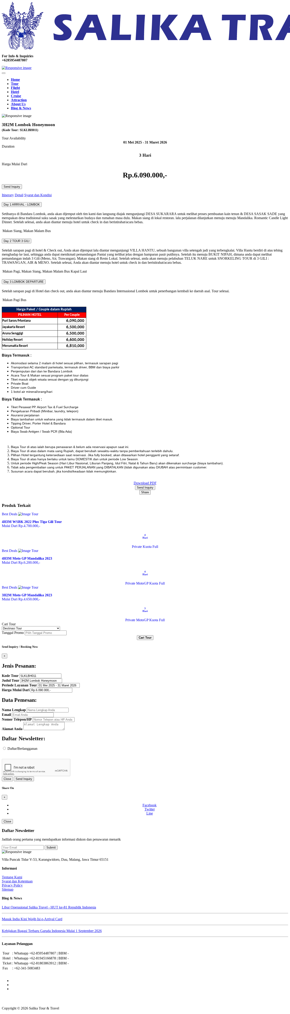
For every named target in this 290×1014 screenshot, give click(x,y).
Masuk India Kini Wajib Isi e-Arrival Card (32, 919)
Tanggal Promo (13, 633)
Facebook (150, 805)
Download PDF (145, 483)
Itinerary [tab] (8, 195)
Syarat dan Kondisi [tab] (38, 195)
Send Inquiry (12, 186)
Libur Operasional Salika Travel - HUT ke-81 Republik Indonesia (49, 907)
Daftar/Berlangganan (22, 748)
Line (149, 813)
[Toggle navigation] (3, 73)
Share (145, 492)
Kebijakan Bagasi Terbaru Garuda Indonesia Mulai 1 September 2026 (52, 931)
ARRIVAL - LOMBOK (22, 204)
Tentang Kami (12, 877)
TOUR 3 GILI (16, 241)
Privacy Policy (12, 885)
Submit (51, 847)
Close (7, 779)
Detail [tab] (19, 195)
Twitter (150, 809)
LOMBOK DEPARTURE (24, 281)
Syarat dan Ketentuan (17, 881)
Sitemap (7, 889)
